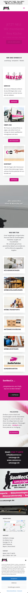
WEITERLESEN (14, 141)
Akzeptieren (14, 578)
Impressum (19, 590)
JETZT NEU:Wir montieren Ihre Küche (14, 26)
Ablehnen (14, 583)
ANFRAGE (14, 101)
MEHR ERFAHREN (14, 39)
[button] (25, 560)
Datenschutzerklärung (11, 590)
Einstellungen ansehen (14, 587)
